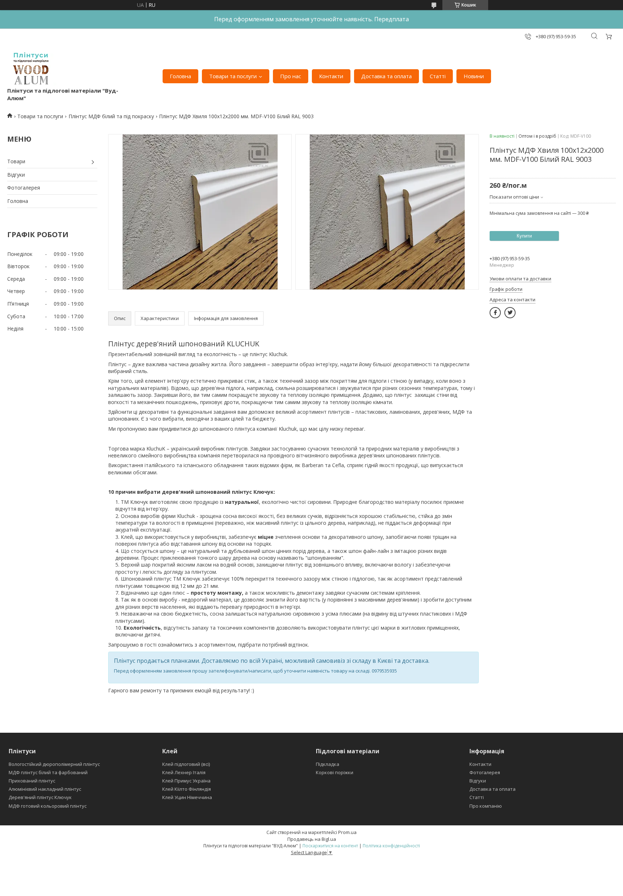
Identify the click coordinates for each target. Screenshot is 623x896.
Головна (180, 76)
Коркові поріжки (334, 772)
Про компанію (485, 806)
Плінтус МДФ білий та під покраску (111, 116)
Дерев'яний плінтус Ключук (40, 797)
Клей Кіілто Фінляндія (186, 789)
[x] (510, 312)
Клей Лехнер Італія (184, 772)
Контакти (331, 76)
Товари (16, 161)
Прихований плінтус (32, 780)
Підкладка (327, 764)
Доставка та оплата (386, 76)
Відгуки (16, 174)
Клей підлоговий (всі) (186, 764)
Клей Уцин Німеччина (187, 797)
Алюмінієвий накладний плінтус (45, 789)
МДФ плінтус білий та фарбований (48, 772)
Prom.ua (347, 832)
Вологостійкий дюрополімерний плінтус (54, 764)
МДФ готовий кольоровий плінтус (48, 806)
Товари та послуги (233, 76)
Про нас (290, 76)
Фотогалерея (23, 187)
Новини (474, 76)
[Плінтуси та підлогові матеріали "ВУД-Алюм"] (32, 69)
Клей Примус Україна (186, 780)
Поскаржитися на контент (330, 846)
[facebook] (495, 312)
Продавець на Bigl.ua (311, 839)
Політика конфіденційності (391, 846)
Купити (524, 236)
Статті (438, 76)
